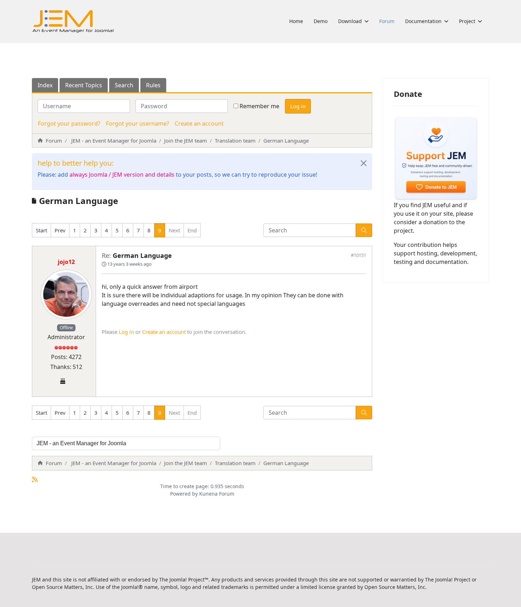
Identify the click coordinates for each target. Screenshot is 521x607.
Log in (298, 106)
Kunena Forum (216, 493)
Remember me (259, 106)
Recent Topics (83, 85)
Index (45, 85)
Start (41, 230)
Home (296, 21)
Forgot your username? (137, 123)
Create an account (199, 123)
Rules (153, 85)
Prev (60, 230)
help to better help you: (75, 163)
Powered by (184, 493)
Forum (386, 21)
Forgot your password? (69, 123)
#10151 (358, 255)
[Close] (363, 163)
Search (124, 85)
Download (350, 21)
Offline (66, 328)
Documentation (423, 21)
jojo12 (66, 262)
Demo (320, 21)
